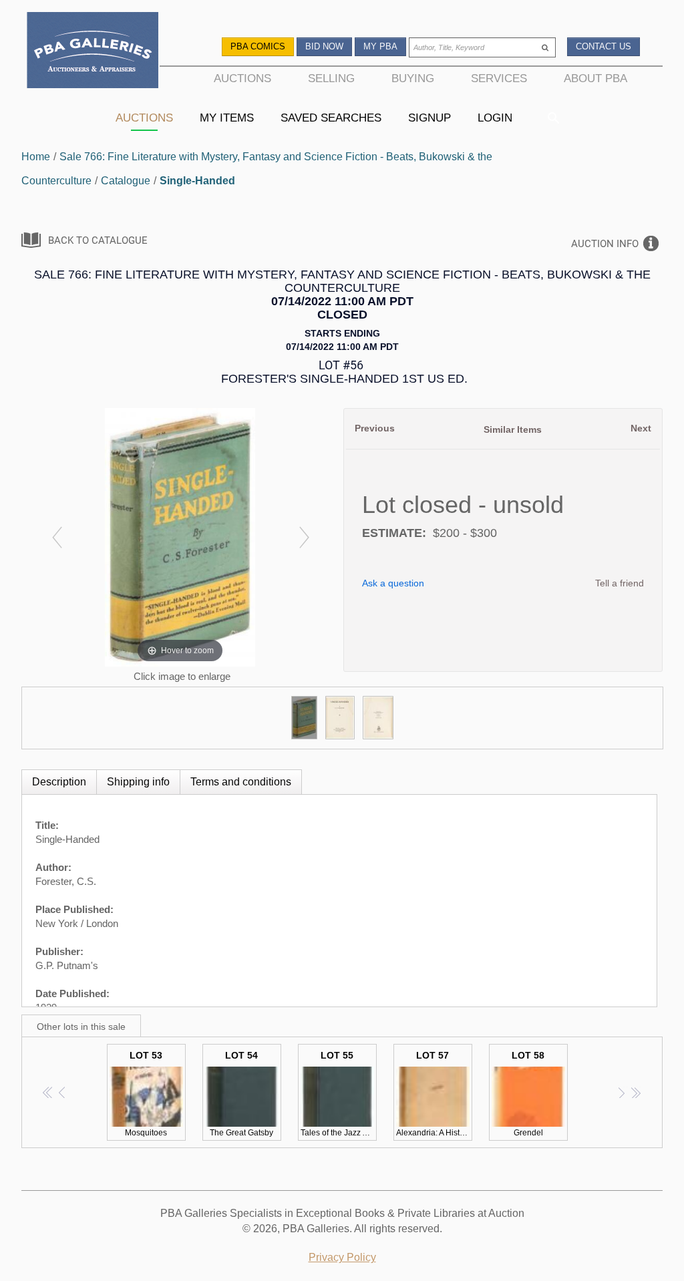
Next (641, 428)
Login (495, 118)
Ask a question (393, 583)
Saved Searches (331, 118)
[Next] (304, 537)
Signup (429, 118)
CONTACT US (603, 46)
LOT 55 (339, 1093)
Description (59, 781)
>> (635, 1092)
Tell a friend (619, 583)
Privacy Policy (342, 1257)
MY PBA (380, 46)
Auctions (144, 118)
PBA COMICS (257, 46)
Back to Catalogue (98, 240)
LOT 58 (528, 1093)
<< (48, 1092)
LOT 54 (241, 1093)
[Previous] (56, 537)
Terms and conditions (240, 781)
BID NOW (324, 46)
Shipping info (138, 781)
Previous (375, 428)
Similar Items (513, 429)
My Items (227, 118)
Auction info (605, 244)
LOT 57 (434, 1093)
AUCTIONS (242, 78)
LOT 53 (146, 1093)
